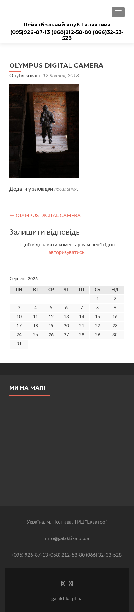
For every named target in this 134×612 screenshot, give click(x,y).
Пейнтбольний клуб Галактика (67, 25)
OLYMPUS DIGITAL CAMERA (45, 215)
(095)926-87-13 (30, 32)
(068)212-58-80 (72, 32)
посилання (65, 189)
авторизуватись (66, 252)
